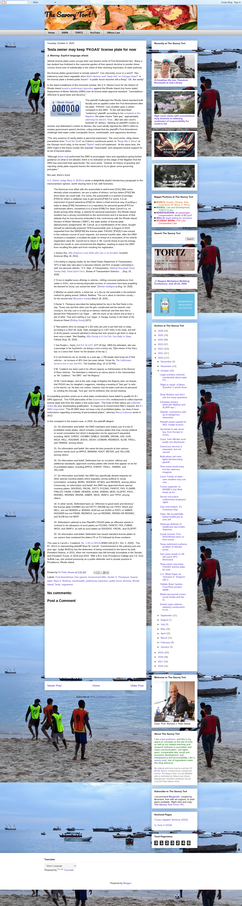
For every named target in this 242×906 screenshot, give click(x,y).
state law (63, 156)
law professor (168, 739)
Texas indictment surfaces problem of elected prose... (173, 547)
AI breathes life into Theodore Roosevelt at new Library (171, 81)
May (163, 629)
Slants (90, 144)
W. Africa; (176, 204)
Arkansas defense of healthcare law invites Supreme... (172, 527)
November (166, 366)
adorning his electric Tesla (98, 119)
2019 (161, 652)
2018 (161, 657)
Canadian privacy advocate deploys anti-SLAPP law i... (173, 405)
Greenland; (164, 204)
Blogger (127, 883)
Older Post (137, 685)
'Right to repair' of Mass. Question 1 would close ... (173, 387)
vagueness (67, 584)
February (166, 642)
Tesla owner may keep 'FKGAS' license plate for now (172, 567)
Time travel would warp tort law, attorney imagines (172, 469)
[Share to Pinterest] (107, 572)
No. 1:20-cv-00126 (91, 543)
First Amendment (64, 577)
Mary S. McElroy (62, 581)
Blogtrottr (174, 796)
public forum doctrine (120, 581)
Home (51, 32)
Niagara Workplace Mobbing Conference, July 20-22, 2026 (171, 282)
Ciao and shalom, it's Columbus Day (171, 508)
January (165, 647)
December (166, 361)
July (163, 624)
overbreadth (78, 581)
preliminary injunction (97, 581)
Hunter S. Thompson (118, 577)
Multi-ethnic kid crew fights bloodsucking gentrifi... (171, 459)
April (163, 633)
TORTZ (79, 32)
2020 (161, 357)
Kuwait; (170, 202)
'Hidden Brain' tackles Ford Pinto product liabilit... (171, 587)
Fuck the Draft (73, 141)
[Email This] (95, 572)
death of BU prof (183, 215)
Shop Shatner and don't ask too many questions (173, 396)
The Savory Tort (68, 14)
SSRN (65, 32)
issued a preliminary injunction (77, 88)
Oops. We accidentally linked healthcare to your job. (171, 517)
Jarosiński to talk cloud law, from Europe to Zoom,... (172, 432)
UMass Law (113, 32)
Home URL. (169, 804)
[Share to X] (101, 572)
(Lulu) (170, 210)
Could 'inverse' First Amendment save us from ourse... (172, 537)
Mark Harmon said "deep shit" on (111, 76)
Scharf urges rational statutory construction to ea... (172, 607)
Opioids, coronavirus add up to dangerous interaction (173, 415)
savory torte (160, 760)
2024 (161, 339)
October (165, 370)
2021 (161, 353)
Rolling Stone (77, 320)
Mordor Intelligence (107, 286)
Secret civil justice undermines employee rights (173, 499)
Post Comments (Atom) (103, 696)
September (167, 615)
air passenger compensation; (173, 214)
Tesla (57, 584)
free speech (81, 577)
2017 (161, 661)
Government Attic (102, 399)
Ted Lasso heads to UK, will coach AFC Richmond (172, 557)
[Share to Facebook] (104, 572)
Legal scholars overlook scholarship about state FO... (173, 377)
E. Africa (185, 204)
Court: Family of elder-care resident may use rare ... (173, 479)
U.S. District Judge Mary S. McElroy (65, 180)
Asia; (186, 202)
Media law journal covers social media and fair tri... (173, 597)
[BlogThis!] (98, 572)
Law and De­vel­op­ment (177, 207)
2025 (161, 335)
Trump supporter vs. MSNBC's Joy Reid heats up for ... (171, 489)
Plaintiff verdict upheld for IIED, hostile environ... (173, 423)
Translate (69, 870)
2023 (161, 344)
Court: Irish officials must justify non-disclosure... (173, 440)
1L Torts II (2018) (163, 825)
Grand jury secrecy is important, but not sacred (171, 449)
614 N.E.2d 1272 (85, 345)
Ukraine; (179, 202)
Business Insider (82, 298)
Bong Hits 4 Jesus (127, 141)
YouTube (95, 32)
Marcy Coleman (124, 412)
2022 (161, 348)
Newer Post (54, 685)
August (165, 620)
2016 (161, 666)
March (164, 638)
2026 (161, 330)
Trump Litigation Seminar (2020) (171, 819)
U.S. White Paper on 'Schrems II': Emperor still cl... (172, 577)
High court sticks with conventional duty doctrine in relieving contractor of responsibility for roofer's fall (174, 119)
